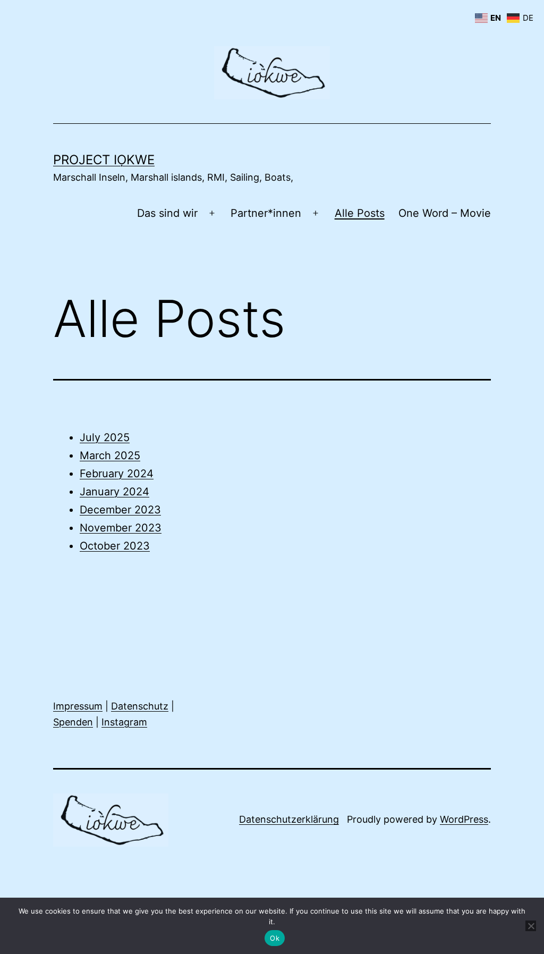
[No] (530, 926)
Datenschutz (139, 706)
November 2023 (121, 527)
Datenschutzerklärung (289, 819)
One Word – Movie (444, 213)
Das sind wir (167, 213)
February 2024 (117, 473)
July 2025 (105, 437)
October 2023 (115, 545)
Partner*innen (266, 213)
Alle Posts (360, 213)
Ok (274, 938)
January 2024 (114, 491)
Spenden (73, 722)
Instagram (124, 722)
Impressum (78, 706)
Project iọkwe (104, 159)
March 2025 (110, 455)
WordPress (464, 819)
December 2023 (120, 509)
